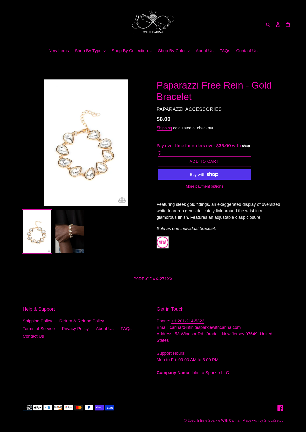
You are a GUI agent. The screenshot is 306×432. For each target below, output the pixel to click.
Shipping (164, 128)
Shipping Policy (37, 321)
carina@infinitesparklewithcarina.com (205, 327)
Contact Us (33, 336)
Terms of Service (39, 328)
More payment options (204, 186)
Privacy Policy (75, 328)
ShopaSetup (273, 420)
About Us (105, 328)
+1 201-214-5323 (187, 321)
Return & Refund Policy (81, 321)
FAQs (126, 328)
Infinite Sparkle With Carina (218, 420)
